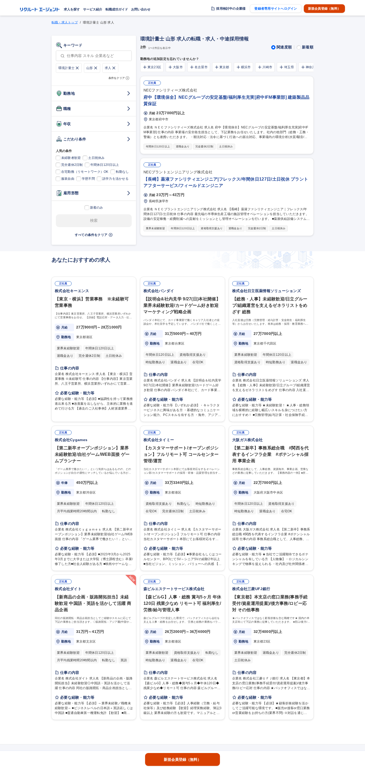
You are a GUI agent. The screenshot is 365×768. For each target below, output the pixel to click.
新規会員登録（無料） (324, 8)
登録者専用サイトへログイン (275, 8)
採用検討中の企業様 (231, 8)
